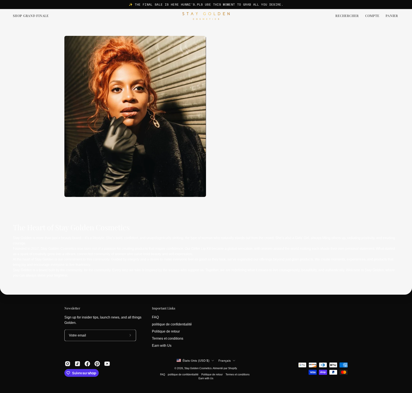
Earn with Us (161, 345)
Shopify (232, 368)
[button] (347, 16)
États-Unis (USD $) (196, 360)
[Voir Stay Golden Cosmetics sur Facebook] (87, 363)
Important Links (163, 308)
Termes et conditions (167, 338)
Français (224, 360)
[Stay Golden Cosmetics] (206, 16)
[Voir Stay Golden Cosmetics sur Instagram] (67, 363)
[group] (206, 4)
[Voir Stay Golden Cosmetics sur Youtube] (107, 363)
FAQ (155, 317)
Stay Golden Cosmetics (198, 368)
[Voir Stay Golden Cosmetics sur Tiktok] (77, 363)
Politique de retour (166, 331)
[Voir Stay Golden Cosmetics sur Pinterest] (97, 363)
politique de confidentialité (172, 324)
